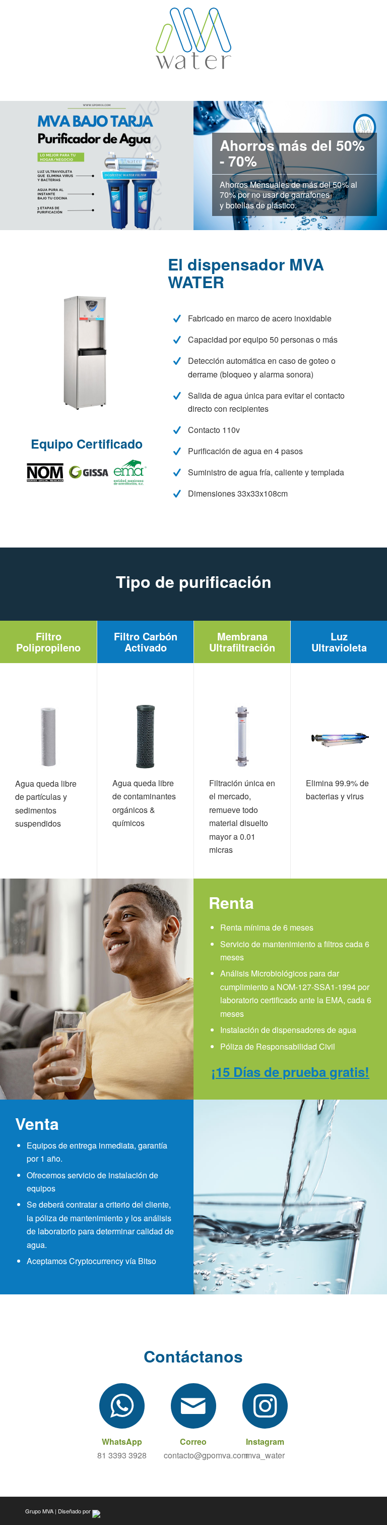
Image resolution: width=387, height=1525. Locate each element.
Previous (23, 165)
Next (171, 165)
